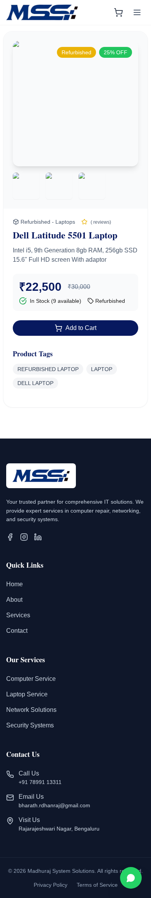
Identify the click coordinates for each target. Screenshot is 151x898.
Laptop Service (27, 694)
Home (14, 584)
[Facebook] (10, 537)
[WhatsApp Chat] (131, 878)
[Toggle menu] (137, 12)
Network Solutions (31, 709)
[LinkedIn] (38, 537)
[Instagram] (24, 537)
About (14, 599)
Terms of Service (97, 885)
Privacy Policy (50, 885)
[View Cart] (118, 12)
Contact (16, 630)
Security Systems (30, 725)
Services (18, 615)
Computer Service (31, 678)
